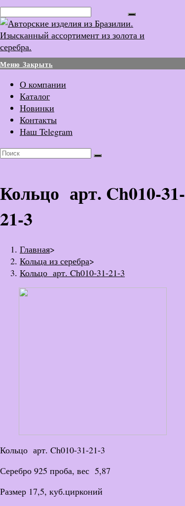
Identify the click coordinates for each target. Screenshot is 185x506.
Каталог (35, 96)
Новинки (37, 108)
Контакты (38, 120)
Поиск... (109, 11)
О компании (43, 84)
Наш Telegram (46, 131)
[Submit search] (98, 155)
